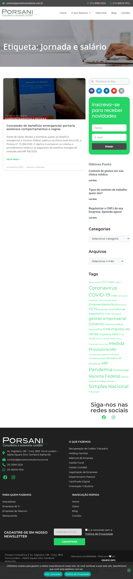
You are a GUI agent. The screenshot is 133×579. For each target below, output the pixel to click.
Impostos (105, 334)
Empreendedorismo (103, 304)
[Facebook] (104, 417)
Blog (113, 13)
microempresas (97, 358)
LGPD (98, 339)
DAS (101, 300)
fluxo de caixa (105, 309)
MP (105, 363)
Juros (92, 338)
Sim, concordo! (53, 574)
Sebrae (103, 381)
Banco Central (95, 282)
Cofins (118, 282)
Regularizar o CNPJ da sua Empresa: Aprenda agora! (106, 210)
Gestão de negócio (113, 314)
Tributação (94, 392)
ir (120, 334)
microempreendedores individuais (104, 354)
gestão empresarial (107, 318)
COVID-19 (99, 295)
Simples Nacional (109, 386)
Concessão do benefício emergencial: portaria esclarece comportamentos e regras (40, 127)
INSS (115, 334)
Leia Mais (93, 180)
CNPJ (110, 282)
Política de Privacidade (77, 574)
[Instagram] (113, 417)
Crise (114, 295)
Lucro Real (103, 344)
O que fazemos (79, 13)
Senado (111, 381)
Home (63, 13)
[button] (92, 91)
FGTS (93, 309)
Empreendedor (110, 300)
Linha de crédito (109, 339)
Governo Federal (114, 324)
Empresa (123, 305)
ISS (122, 334)
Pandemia (101, 369)
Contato (125, 13)
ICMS (106, 329)
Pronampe (121, 370)
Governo (96, 324)
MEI (113, 349)
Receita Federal (104, 376)
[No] (129, 570)
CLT (104, 282)
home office (95, 329)
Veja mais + (13, 159)
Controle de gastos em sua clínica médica (106, 172)
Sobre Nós (101, 13)
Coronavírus (103, 288)
